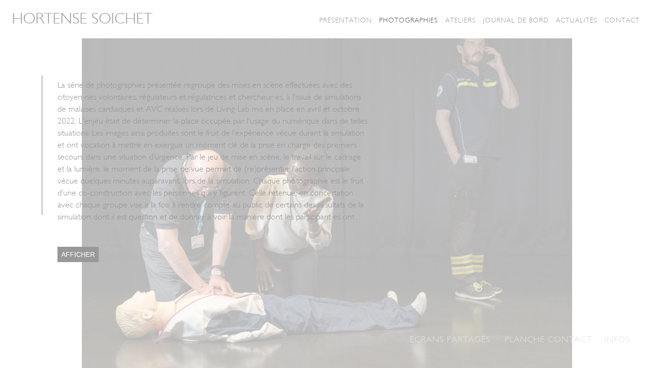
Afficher (78, 254)
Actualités (577, 20)
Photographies (408, 20)
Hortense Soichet (82, 19)
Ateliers (460, 20)
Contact (622, 20)
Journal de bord (516, 20)
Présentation (345, 20)
